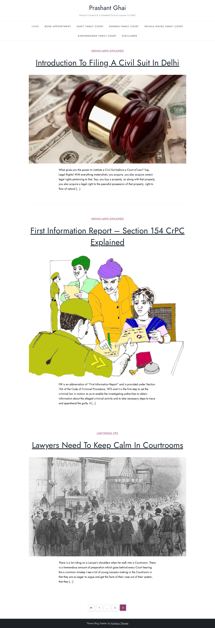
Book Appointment (58, 26)
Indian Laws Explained (107, 51)
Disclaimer (129, 35)
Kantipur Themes (119, 623)
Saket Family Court (90, 26)
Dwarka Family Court (124, 26)
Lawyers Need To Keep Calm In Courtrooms (107, 445)
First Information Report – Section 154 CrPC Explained (107, 236)
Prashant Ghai (107, 7)
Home (35, 26)
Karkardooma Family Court (97, 35)
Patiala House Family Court (163, 26)
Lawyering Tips (107, 433)
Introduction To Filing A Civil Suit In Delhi (107, 63)
